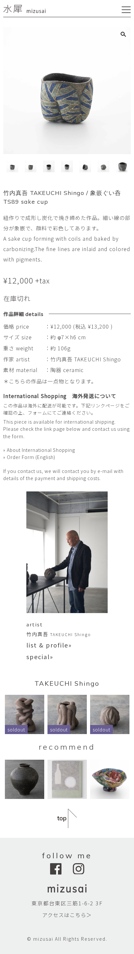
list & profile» (49, 645)
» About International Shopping (39, 450)
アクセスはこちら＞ (67, 915)
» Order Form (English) (29, 457)
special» (39, 656)
